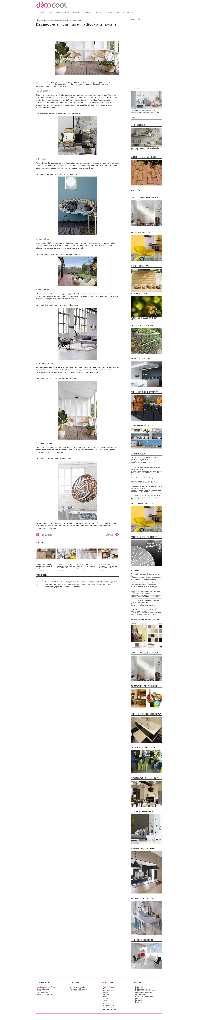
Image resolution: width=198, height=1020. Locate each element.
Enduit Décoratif (108, 1007)
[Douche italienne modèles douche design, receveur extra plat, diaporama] (146, 225)
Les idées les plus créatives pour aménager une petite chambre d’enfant (145, 111)
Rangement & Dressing (78, 989)
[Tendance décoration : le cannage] (146, 291)
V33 (104, 989)
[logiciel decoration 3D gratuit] (146, 968)
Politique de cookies (142, 989)
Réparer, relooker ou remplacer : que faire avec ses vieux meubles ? (107, 566)
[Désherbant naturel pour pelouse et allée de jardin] (146, 185)
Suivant (109, 534)
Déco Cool (40, 20)
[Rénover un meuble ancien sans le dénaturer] (87, 560)
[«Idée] (146, 773)
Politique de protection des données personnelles (145, 992)
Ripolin (105, 998)
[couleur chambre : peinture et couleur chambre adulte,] (146, 647)
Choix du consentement (144, 996)
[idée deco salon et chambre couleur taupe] (146, 843)
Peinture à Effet (108, 1006)
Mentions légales (141, 994)
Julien (105, 996)
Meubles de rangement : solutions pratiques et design (45, 566)
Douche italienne (43, 989)
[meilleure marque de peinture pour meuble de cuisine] (146, 707)
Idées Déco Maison (49, 20)
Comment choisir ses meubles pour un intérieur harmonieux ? (66, 566)
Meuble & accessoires (78, 987)
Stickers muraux (76, 991)
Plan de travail (42, 993)
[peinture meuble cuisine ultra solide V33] (146, 420)
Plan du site (139, 987)
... (138, 464)
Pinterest (138, 1002)
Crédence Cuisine (43, 991)
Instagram (139, 1000)
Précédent (46, 534)
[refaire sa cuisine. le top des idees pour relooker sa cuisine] (146, 893)
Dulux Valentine (108, 991)
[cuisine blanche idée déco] (146, 387)
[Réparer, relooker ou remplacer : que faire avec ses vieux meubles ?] (108, 560)
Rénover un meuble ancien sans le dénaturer (86, 565)
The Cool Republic (92, 372)
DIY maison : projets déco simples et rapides (145, 495)
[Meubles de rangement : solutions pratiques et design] (46, 560)
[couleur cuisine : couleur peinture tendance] (146, 806)
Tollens (105, 993)
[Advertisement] (146, 53)
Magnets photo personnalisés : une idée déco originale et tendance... (145, 592)
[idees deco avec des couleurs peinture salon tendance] (146, 260)
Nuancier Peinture (109, 1009)
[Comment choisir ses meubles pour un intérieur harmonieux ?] (66, 560)
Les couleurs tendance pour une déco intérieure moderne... (145, 610)
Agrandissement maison (46, 994)
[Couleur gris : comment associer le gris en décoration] (146, 146)
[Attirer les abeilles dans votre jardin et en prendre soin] (146, 316)
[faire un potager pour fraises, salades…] (146, 353)
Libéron (105, 1000)
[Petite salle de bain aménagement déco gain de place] (146, 934)
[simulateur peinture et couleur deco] (146, 565)
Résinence (106, 994)
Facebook (139, 998)
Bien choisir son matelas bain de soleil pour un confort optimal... (145, 601)
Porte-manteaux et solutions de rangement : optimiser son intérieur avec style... (146, 584)
